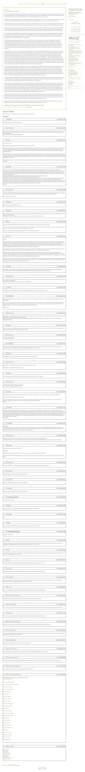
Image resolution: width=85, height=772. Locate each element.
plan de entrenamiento (12, 604)
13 (3, 295)
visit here (10, 568)
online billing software (72, 55)
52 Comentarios (28, 107)
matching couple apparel (7, 706)
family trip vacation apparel (8, 713)
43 (3, 604)
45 (3, 621)
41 (3, 586)
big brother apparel (6, 720)
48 (3, 648)
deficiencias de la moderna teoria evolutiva (36, 19)
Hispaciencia (70, 81)
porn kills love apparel (7, 725)
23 (3, 407)
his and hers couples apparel (8, 689)
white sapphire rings (12, 630)
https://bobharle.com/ (12, 640)
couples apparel (6, 694)
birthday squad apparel (7, 698)
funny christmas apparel (7, 710)
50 (3, 665)
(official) (75, 74)
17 (3, 343)
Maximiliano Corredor (73, 13)
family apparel (6, 729)
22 (3, 391)
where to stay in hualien (12, 648)
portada (41, 767)
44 (3, 612)
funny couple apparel (7, 696)
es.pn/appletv (5, 755)
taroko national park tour (13, 657)
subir (44, 767)
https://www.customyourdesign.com (14, 674)
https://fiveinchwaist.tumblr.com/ (14, 595)
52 (3, 746)
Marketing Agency (36, 544)
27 (3, 462)
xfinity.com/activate (7, 758)
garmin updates (6, 756)
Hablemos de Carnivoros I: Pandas (75, 52)
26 (3, 445)
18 (3, 353)
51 (3, 674)
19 (3, 362)
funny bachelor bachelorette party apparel (10, 684)
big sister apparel (6, 722)
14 (3, 312)
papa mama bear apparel (7, 727)
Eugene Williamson (71, 44)
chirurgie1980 (70, 48)
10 (3, 266)
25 (3, 435)
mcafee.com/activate (7, 754)
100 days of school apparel (8, 715)
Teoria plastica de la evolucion (11, 11)
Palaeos (69, 75)
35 (3, 531)
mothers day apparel (7, 739)
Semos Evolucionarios (74, 56)
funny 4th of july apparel (7, 686)
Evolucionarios (71, 69)
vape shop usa (10, 577)
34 (3, 522)
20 (3, 373)
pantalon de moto (71, 58)
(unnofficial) (71, 74)
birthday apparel (6, 708)
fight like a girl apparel (7, 734)
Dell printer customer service (8, 757)
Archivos (71, 19)
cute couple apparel (6, 701)
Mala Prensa (70, 85)
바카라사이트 (42, 562)
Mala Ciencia (70, 83)
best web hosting (6, 749)
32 (3, 505)
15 (3, 325)
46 (3, 630)
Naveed (69, 60)
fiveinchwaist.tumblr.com (72, 63)
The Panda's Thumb (71, 70)
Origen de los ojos (76, 47)
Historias (6, 765)
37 (3, 549)
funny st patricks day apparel (8, 682)
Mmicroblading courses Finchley (14, 621)
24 (3, 423)
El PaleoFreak (11, 128)
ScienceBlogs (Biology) (72, 72)
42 (3, 595)
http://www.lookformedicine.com (14, 666)
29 (3, 479)
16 (3, 334)
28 (3, 470)
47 (3, 639)
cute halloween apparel (7, 732)
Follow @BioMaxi (72, 16)
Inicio (3, 765)
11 (3, 276)
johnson (69, 47)
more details (10, 612)
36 (3, 540)
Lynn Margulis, (75, 49)
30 (3, 488)
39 (3, 568)
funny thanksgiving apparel (8, 703)
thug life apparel (6, 717)
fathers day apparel (6, 737)
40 (3, 577)
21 (3, 381)
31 (3, 496)
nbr (21, 554)
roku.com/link (10, 746)
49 (3, 657)
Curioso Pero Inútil (71, 82)
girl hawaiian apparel (7, 691)
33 (3, 514)
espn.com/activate (6, 752)
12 (3, 287)
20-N (77, 58)
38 (3, 559)
